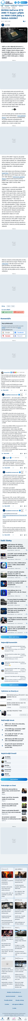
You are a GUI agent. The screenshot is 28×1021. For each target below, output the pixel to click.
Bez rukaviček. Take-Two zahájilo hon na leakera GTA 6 (20, 893)
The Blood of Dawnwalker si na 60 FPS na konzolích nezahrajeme (7, 881)
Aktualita (7, 6)
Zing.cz (3, 800)
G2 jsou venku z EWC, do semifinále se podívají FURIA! (7, 894)
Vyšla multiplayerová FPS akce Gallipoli (20, 923)
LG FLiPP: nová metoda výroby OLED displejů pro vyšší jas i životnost (17, 555)
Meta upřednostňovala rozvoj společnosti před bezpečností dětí (7, 922)
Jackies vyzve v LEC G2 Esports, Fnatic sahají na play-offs (7, 939)
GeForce (21, 6)
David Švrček (10, 605)
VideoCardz (5, 263)
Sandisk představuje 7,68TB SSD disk (6, 917)
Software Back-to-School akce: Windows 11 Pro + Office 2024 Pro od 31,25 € (20, 977)
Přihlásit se (24, 2)
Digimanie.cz (5, 814)
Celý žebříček (14, 779)
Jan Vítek (7, 25)
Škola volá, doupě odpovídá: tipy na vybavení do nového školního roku (19, 985)
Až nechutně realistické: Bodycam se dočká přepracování (11, 818)
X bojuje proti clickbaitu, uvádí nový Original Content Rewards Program (17, 619)
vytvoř (19, 327)
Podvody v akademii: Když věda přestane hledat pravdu (6, 911)
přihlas (3, 327)
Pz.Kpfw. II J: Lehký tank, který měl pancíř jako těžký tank (20, 947)
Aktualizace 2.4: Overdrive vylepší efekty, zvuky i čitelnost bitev (20, 940)
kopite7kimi (5, 173)
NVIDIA (13, 8)
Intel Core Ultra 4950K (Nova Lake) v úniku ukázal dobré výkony (16, 564)
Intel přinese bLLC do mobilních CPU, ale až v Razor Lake (16, 592)
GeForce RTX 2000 (5, 8)
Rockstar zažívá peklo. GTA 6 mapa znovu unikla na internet (7, 888)
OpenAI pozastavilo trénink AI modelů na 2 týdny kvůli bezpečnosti (16, 582)
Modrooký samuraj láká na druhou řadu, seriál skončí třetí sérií (11, 790)
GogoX (7, 457)
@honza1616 (6, 397)
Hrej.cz (3, 794)
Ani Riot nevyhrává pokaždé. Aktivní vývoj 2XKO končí (10, 804)
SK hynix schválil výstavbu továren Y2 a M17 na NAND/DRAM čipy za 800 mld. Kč (16, 573)
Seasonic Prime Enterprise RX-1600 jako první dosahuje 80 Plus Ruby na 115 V (17, 610)
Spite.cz (4, 820)
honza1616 (7, 372)
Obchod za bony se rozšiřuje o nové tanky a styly (20, 953)
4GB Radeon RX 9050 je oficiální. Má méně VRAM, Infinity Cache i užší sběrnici (16, 546)
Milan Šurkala (10, 550)
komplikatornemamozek (11, 394)
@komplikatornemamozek (10, 460)
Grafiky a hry (14, 6)
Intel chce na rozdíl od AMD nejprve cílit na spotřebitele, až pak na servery (17, 628)
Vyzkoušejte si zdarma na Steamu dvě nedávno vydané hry (7, 984)
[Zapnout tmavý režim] (18, 2)
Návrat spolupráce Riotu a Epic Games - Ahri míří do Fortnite (7, 951)
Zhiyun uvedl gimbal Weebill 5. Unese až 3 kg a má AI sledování (11, 811)
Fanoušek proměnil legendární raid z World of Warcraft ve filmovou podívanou (7, 971)
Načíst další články (14, 637)
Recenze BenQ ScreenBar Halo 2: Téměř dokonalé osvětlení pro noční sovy (17, 601)
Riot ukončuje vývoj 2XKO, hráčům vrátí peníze (6, 945)
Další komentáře (14, 685)
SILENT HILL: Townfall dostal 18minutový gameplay (20, 918)
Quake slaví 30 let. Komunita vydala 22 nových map (10, 798)
